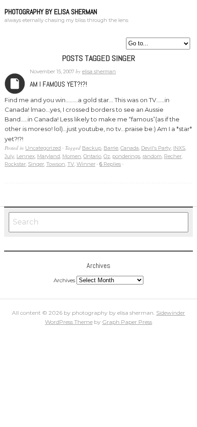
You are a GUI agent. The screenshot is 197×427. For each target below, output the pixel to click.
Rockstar (15, 164)
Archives (15, 83)
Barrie (111, 148)
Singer (36, 164)
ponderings (126, 156)
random (152, 156)
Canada (129, 148)
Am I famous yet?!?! (58, 84)
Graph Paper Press (127, 321)
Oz (107, 156)
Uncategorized (43, 148)
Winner (86, 164)
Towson (55, 164)
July (9, 156)
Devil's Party (156, 148)
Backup (91, 148)
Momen (71, 156)
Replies (110, 164)
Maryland (48, 156)
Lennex (25, 156)
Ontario (92, 156)
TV (70, 164)
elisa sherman (99, 71)
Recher (172, 156)
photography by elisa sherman (51, 11)
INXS (179, 148)
